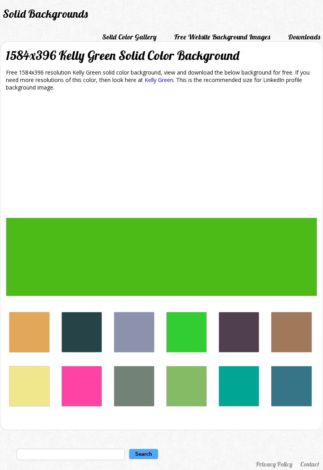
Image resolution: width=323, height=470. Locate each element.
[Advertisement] (161, 156)
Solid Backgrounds (45, 14)
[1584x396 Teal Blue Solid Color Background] (291, 404)
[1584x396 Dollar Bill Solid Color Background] (186, 404)
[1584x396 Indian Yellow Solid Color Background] (29, 350)
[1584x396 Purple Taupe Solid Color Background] (239, 350)
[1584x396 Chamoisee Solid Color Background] (291, 350)
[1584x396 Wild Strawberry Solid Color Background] (81, 404)
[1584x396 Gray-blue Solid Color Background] (134, 350)
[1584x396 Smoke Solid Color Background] (134, 404)
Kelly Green (159, 80)
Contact (309, 464)
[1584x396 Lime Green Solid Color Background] (186, 350)
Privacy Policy (274, 464)
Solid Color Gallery (129, 36)
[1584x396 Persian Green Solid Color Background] (239, 404)
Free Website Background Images (222, 36)
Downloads (304, 36)
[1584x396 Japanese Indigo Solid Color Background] (81, 350)
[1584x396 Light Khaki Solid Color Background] (29, 404)
